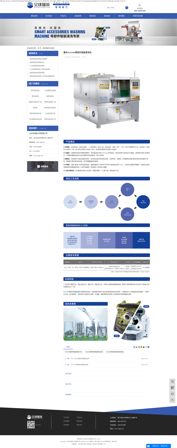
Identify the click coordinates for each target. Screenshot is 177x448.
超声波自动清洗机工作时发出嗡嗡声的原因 (43, 76)
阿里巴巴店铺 (138, 16)
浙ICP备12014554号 (100, 441)
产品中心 (63, 16)
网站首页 (34, 16)
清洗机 (35, 107)
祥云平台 (114, 441)
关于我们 (49, 16)
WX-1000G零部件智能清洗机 (80, 358)
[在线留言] (172, 394)
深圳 (98, 444)
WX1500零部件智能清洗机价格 (94, 352)
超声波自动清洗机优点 (37, 62)
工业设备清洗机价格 (35, 119)
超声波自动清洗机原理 (37, 72)
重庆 (101, 444)
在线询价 (107, 16)
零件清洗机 (35, 96)
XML (98, 439)
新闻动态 (92, 16)
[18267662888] (172, 381)
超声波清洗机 (35, 90)
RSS (95, 439)
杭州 (85, 444)
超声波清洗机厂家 (50, 119)
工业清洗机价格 (50, 113)
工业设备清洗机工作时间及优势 (40, 69)
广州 (104, 444)
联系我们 (121, 16)
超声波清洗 (50, 96)
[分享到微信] (139, 347)
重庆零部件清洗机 (48, 48)
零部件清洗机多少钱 (35, 102)
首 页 (39, 48)
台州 (79, 444)
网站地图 (90, 439)
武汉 (96, 444)
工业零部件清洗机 (50, 90)
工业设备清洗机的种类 (37, 66)
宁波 (87, 444)
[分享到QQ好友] (141, 347)
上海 (93, 444)
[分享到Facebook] (148, 347)
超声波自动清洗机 (50, 107)
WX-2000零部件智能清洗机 (79, 364)
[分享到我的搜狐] (144, 347)
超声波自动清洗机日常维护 (38, 59)
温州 (90, 444)
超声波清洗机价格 (35, 113)
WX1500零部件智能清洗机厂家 (73, 352)
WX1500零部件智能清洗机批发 (115, 352)
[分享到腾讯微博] (146, 347)
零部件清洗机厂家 (50, 102)
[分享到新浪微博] (137, 347)
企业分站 (85, 439)
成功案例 (78, 16)
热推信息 (79, 439)
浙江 (82, 444)
